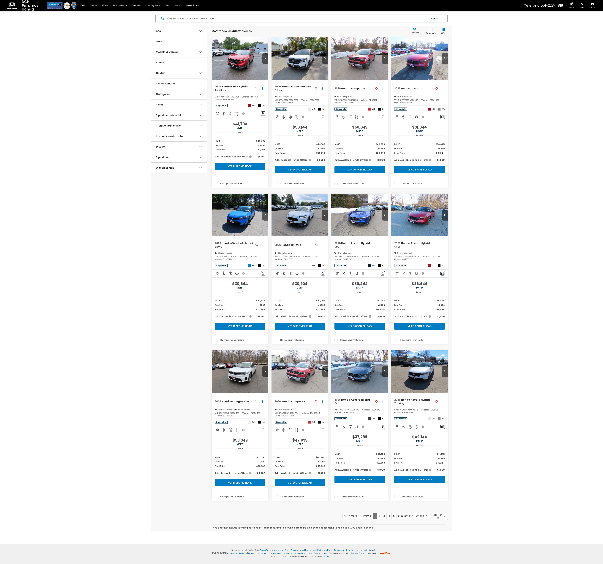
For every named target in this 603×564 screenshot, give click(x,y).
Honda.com (329, 556)
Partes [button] (177, 5)
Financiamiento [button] (120, 5)
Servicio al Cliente (238, 553)
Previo (366, 516)
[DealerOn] (220, 553)
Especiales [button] (136, 5)
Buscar (434, 18)
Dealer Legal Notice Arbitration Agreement (324, 550)
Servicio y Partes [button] (152, 5)
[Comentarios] (263, 113)
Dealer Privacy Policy (294, 550)
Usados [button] (105, 5)
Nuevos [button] (94, 5)
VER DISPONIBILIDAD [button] (240, 166)
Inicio (83, 5)
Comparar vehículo (232, 183)
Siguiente (405, 516)
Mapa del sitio (276, 550)
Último (421, 516)
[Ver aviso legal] (243, 113)
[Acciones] (262, 88)
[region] (240, 148)
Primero (351, 516)
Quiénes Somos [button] (192, 5)
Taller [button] (167, 5)
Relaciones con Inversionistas (360, 550)
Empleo (251, 553)
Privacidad (262, 553)
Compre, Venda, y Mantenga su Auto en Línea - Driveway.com (298, 553)
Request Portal (357, 553)
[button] (265, 58)
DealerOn (264, 550)
